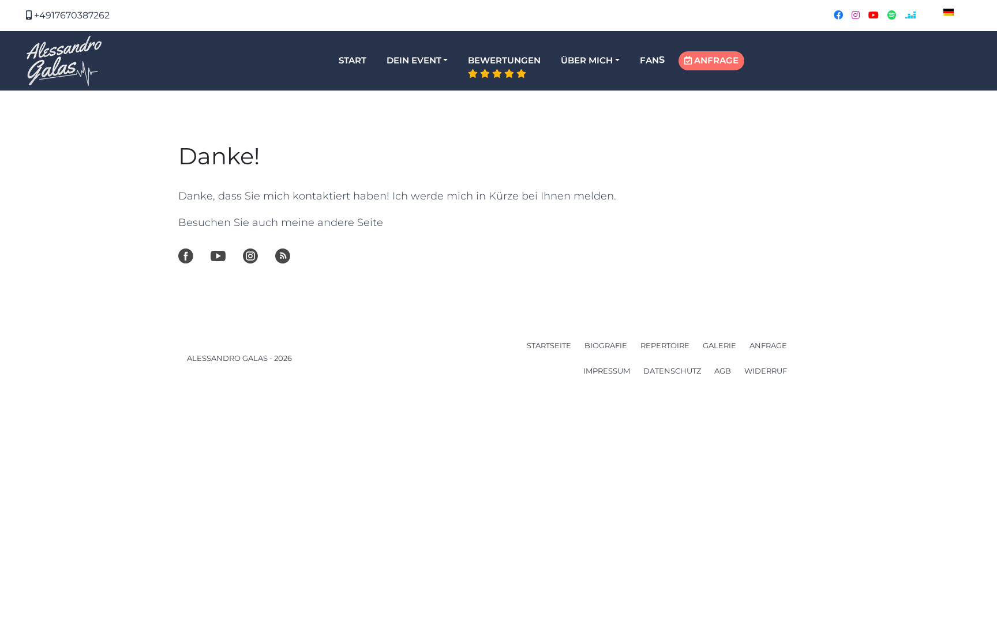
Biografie (605, 345)
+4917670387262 (71, 15)
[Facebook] (186, 255)
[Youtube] (218, 255)
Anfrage (768, 345)
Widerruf (765, 370)
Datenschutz (672, 370)
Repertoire (664, 345)
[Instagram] (250, 255)
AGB (722, 370)
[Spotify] (283, 255)
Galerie (719, 345)
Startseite (549, 345)
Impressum (606, 370)
